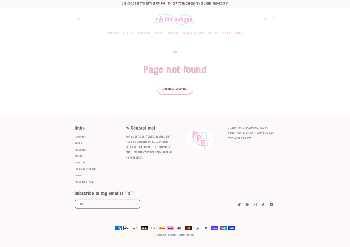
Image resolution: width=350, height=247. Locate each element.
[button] (79, 19)
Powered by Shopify (185, 235)
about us (80, 162)
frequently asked (85, 169)
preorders (81, 150)
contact (80, 175)
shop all (80, 143)
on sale (79, 156)
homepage (80, 137)
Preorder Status (84, 182)
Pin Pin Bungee (169, 235)
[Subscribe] (136, 204)
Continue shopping (175, 89)
